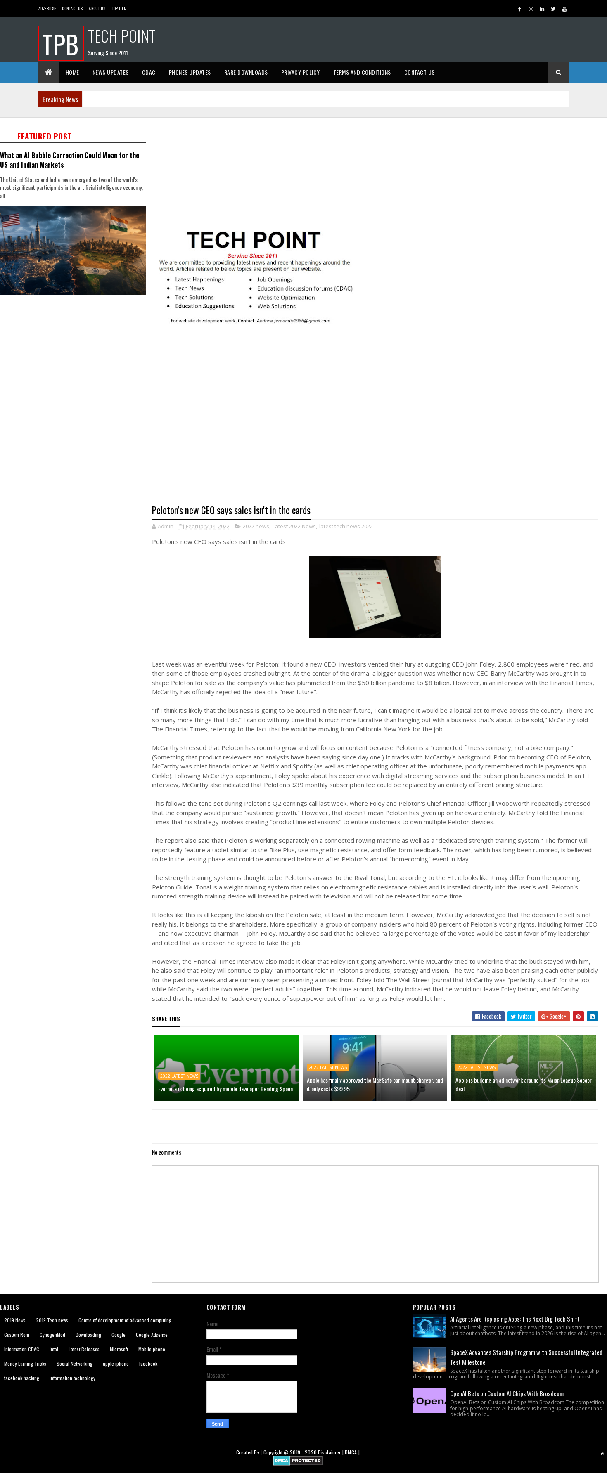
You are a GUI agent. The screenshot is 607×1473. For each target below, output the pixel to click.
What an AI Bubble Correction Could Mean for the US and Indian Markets (69, 160)
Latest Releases (84, 1348)
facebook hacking (21, 1377)
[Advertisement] (76, 362)
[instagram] (531, 8)
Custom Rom (16, 1334)
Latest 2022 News (294, 526)
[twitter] (553, 8)
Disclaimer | (331, 1452)
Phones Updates (190, 72)
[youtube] (564, 8)
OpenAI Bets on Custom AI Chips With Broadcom (507, 1393)
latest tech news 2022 (346, 526)
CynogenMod (52, 1334)
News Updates (110, 72)
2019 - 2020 (303, 1452)
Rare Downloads (246, 72)
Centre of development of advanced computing (124, 1320)
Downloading (88, 1334)
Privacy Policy (300, 72)
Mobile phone (151, 1348)
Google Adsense (152, 1334)
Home (72, 72)
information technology (72, 1377)
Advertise (47, 8)
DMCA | (352, 1452)
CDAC (149, 72)
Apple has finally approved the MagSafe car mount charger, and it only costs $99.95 (375, 1084)
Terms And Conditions (362, 72)
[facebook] (519, 8)
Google (118, 1334)
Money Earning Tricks (25, 1363)
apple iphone (116, 1363)
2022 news (256, 526)
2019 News (15, 1320)
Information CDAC (21, 1348)
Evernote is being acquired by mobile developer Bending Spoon (225, 1088)
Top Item (119, 8)
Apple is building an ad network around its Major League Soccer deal (523, 1084)
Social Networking (74, 1363)
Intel (54, 1348)
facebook (148, 1363)
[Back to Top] (602, 1453)
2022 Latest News (179, 1076)
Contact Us (72, 8)
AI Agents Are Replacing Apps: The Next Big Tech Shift (515, 1318)
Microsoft (119, 1348)
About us (97, 8)
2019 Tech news (52, 1320)
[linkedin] (542, 8)
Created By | (249, 1452)
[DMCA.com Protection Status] (298, 1463)
